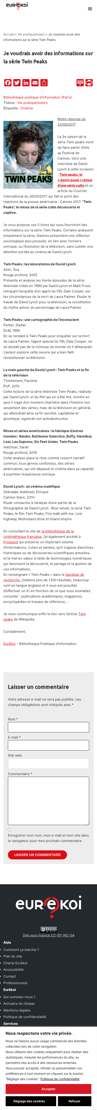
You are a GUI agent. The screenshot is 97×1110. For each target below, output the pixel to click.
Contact (9, 976)
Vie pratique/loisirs (31, 34)
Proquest (10, 542)
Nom (13, 719)
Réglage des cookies (29, 1101)
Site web (15, 755)
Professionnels (15, 983)
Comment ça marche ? (21, 950)
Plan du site (12, 956)
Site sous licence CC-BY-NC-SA (48, 935)
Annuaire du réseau (19, 1003)
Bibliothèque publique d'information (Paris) (37, 97)
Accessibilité (13, 969)
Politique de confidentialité (59, 1079)
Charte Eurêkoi (15, 963)
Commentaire (20, 774)
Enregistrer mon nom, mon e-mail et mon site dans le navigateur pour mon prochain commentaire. (48, 838)
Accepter (48, 1089)
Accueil (8, 34)
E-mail (14, 737)
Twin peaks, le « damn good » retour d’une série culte (75, 180)
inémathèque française (23, 536)
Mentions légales (17, 1010)
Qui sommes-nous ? (19, 997)
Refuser (75, 1101)
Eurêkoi (9, 644)
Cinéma (27, 108)
